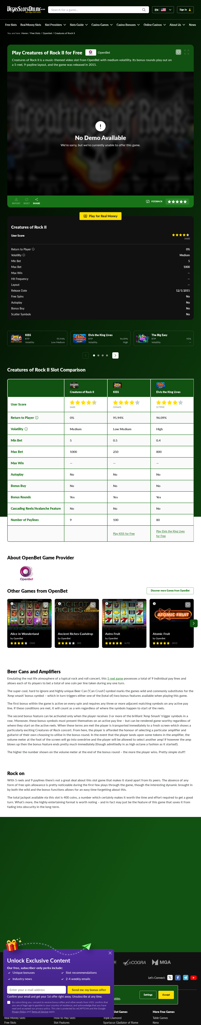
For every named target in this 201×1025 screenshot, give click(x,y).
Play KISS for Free (124, 533)
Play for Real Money (103, 216)
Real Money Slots (14, 1018)
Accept (166, 994)
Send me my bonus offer (89, 989)
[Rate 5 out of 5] (185, 201)
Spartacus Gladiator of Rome (120, 1022)
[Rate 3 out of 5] (177, 201)
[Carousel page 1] (94, 355)
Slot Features (61, 1022)
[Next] (115, 355)
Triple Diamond (112, 1018)
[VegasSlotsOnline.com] (26, 9)
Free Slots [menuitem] (11, 25)
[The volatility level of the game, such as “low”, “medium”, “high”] (23, 255)
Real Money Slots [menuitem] (30, 25)
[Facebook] (178, 978)
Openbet (47, 33)
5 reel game (115, 678)
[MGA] (161, 962)
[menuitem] (55, 25)
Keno (156, 1022)
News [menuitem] (192, 25)
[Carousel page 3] (103, 355)
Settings (148, 994)
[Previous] (85, 355)
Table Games (160, 1018)
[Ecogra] (134, 962)
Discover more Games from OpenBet (170, 590)
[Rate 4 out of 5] (181, 201)
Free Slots (35, 33)
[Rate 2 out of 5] (173, 201)
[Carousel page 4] (107, 355)
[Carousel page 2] (98, 355)
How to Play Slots (64, 1018)
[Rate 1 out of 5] (169, 201)
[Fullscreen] (186, 52)
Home (24, 33)
